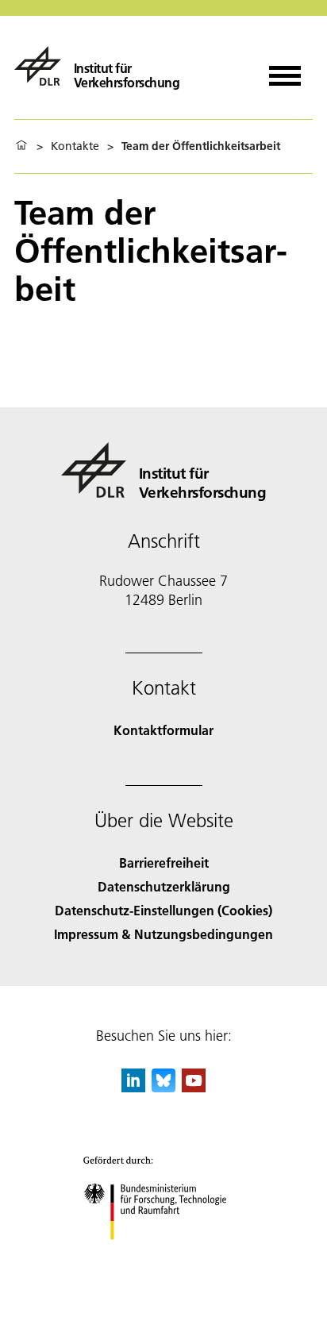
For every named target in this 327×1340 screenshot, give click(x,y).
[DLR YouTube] (194, 1087)
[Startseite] (21, 146)
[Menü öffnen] (285, 70)
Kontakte (75, 146)
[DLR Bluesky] (163, 1087)
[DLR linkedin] (133, 1087)
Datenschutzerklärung (164, 886)
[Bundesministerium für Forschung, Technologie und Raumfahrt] (164, 1255)
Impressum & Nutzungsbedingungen (163, 934)
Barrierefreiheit (164, 862)
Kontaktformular (163, 730)
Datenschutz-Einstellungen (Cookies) (163, 910)
